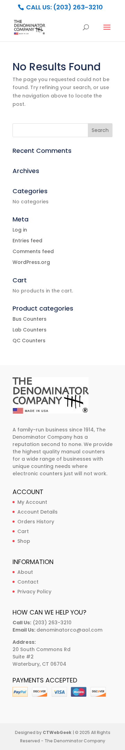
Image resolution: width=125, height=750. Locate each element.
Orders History (35, 521)
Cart (23, 531)
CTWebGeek (57, 732)
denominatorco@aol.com (69, 629)
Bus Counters (29, 318)
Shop (23, 541)
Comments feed (33, 251)
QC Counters (28, 340)
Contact (28, 581)
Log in (19, 229)
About (25, 572)
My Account (32, 502)
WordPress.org (31, 262)
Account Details (37, 511)
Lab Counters (29, 329)
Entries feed (27, 240)
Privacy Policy (34, 591)
